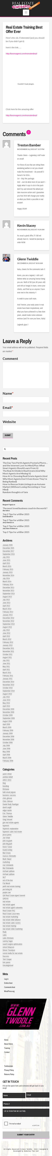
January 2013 (7, 615)
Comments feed (9, 987)
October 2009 (7, 715)
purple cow (6, 892)
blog (4, 783)
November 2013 (8, 590)
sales (5, 935)
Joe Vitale (6, 838)
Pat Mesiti (6, 883)
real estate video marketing (12, 929)
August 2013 (7, 596)
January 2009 (7, 733)
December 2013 (8, 587)
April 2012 (6, 636)
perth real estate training (11, 886)
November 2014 (8, 575)
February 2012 (8, 642)
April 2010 (6, 706)
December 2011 (8, 648)
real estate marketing (10, 917)
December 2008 (8, 736)
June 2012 (6, 633)
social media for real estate (12, 953)
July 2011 (6, 660)
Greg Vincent (7, 819)
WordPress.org (9, 991)
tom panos (6, 962)
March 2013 (7, 609)
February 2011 (8, 675)
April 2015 (6, 563)
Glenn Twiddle (27, 259)
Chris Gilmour (8, 801)
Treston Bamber (29, 145)
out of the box (8, 880)
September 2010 (9, 691)
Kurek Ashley (7, 850)
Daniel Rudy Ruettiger (11, 804)
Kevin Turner (7, 847)
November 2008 (8, 739)
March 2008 (7, 758)
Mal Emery (7, 853)
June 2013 (6, 603)
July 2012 (6, 630)
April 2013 (6, 606)
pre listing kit (7, 889)
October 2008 (7, 742)
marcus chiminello (9, 856)
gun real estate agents (11, 822)
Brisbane (6, 789)
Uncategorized (8, 965)
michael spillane (8, 871)
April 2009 (6, 724)
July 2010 (6, 697)
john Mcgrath (7, 844)
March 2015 (7, 566)
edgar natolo (7, 810)
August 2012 (7, 627)
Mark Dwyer (7, 859)
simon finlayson (8, 947)
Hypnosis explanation (10, 828)
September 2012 (9, 624)
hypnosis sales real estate (12, 831)
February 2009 (8, 730)
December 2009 (8, 709)
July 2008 (6, 745)
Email (8, 407)
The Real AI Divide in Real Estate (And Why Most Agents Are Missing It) (24, 472)
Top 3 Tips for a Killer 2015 (16, 514)
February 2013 (8, 612)
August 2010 (7, 694)
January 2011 (7, 679)
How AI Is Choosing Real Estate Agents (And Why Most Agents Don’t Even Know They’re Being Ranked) (25, 479)
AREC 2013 (7, 780)
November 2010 (8, 685)
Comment (10, 358)
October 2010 (7, 688)
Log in (6, 979)
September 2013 (9, 593)
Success (6, 956)
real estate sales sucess (12, 923)
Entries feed (8, 983)
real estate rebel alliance (11, 920)
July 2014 (6, 578)
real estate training (9, 926)
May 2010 (6, 703)
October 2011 (7, 654)
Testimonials (8, 1066)
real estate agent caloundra (12, 907)
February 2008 (8, 761)
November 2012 (8, 621)
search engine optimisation (12, 944)
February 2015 (8, 569)
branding (6, 786)
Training (7, 1048)
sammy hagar (8, 941)
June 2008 (6, 748)
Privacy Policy (9, 1070)
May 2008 (6, 751)
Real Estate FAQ (9, 910)
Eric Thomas (7, 813)
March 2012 (7, 639)
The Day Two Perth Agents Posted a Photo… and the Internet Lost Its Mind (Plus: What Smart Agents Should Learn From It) (25, 465)
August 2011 (7, 657)
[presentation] (22, 1124)
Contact (6, 1052)
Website (9, 422)
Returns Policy (9, 1074)
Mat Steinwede (8, 868)
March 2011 (7, 672)
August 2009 (7, 721)
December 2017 (8, 551)
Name (8, 393)
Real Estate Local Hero (11, 914)
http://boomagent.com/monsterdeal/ (21, 54)
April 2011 (6, 669)
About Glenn (8, 1044)
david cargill (7, 807)
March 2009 (7, 727)
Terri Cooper (7, 959)
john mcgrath (7, 841)
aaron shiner (7, 774)
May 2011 (6, 666)
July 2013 (6, 600)
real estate (6, 901)
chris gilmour (7, 798)
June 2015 (6, 560)
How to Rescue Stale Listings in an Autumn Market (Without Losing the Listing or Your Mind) (24, 487)
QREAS (5, 898)
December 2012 (8, 618)
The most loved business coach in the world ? (25, 508)
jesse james (7, 835)
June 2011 (6, 663)
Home (6, 1040)
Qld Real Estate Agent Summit (14, 895)
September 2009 (9, 718)
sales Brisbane (8, 938)
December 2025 (8, 548)
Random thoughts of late (15, 492)
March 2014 (7, 581)
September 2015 (9, 554)
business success (9, 795)
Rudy (4, 932)
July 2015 (6, 557)
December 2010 (8, 682)
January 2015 (7, 572)
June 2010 (6, 700)
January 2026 (7, 545)
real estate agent (9, 904)
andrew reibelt (8, 777)
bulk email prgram (9, 792)
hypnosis (6, 825)
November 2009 (8, 712)
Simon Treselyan (9, 950)
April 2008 (6, 754)
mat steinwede (8, 865)
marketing (6, 862)
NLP (4, 877)
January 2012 (7, 645)
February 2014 (8, 584)
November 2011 (8, 651)
